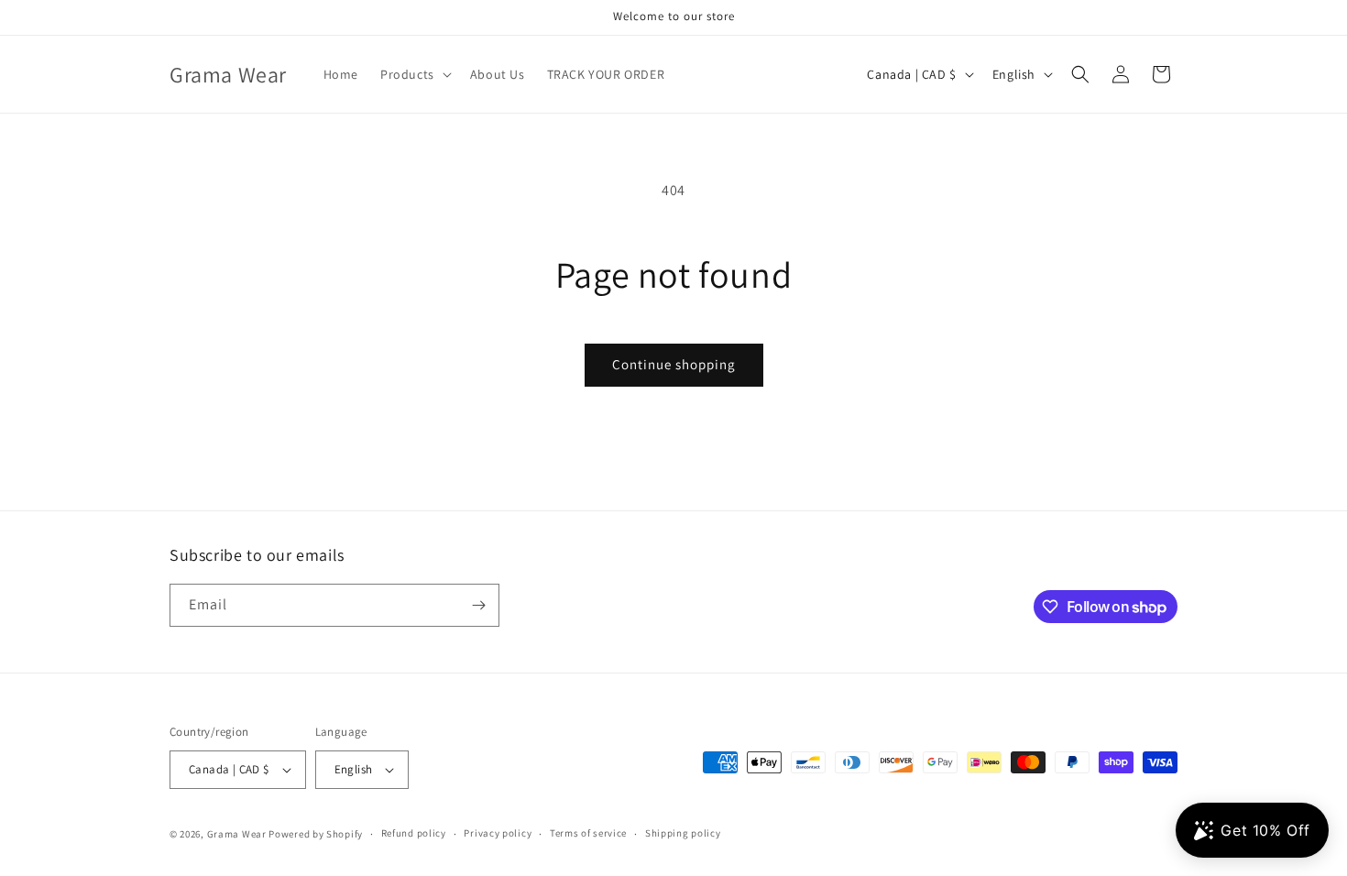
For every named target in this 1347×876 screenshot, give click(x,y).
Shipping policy (683, 833)
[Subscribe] (478, 605)
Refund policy (413, 833)
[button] (414, 74)
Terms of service (588, 833)
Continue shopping (674, 364)
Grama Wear (237, 833)
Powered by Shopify (315, 833)
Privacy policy (497, 833)
